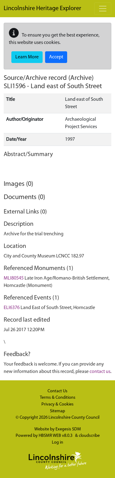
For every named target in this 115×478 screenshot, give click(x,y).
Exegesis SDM (68, 429)
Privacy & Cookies (57, 404)
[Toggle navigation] (102, 8)
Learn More (27, 57)
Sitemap (57, 411)
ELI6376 (12, 307)
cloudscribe (89, 435)
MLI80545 (14, 278)
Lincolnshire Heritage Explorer (42, 9)
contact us (100, 371)
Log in (57, 442)
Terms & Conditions (57, 397)
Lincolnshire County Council (73, 417)
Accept (56, 57)
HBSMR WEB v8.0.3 (56, 435)
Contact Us (57, 391)
